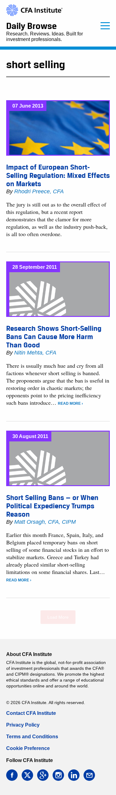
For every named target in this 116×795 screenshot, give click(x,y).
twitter (27, 775)
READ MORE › (70, 403)
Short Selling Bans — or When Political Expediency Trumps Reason (52, 506)
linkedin (73, 775)
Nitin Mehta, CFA (35, 353)
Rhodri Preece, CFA (39, 191)
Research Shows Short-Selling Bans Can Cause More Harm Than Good (53, 336)
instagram (58, 775)
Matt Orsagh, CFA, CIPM (45, 522)
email (89, 775)
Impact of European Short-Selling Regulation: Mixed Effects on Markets (58, 175)
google (43, 775)
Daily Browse (31, 26)
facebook (12, 775)
